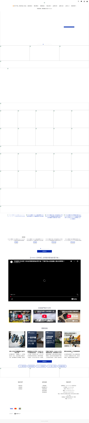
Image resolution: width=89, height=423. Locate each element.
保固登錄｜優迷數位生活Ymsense (44, 8)
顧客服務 (44, 385)
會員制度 (20, 389)
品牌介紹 (61, 6)
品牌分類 (55, 6)
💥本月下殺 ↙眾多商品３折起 (19, 6)
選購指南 (42, 6)
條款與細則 (44, 390)
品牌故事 (20, 387)
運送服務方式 (44, 387)
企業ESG (67, 6)
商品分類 (49, 6)
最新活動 (30, 6)
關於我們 (73, 6)
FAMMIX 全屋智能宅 (41, 366)
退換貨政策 (44, 389)
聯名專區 (36, 6)
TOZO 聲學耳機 (22, 366)
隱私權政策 (44, 392)
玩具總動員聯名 (62, 366)
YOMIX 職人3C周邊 (52, 366)
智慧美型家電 (31, 366)
